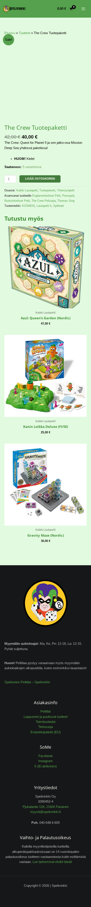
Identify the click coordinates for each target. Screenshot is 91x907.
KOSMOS (28, 205)
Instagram (45, 761)
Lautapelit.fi (44, 205)
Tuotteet (24, 33)
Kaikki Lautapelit (27, 190)
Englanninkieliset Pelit (46, 195)
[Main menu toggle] (83, 8)
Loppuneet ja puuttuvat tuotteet (46, 717)
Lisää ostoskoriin (40, 178)
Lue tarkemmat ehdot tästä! (52, 862)
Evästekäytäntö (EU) (45, 732)
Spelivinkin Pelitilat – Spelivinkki (27, 682)
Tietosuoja (45, 727)
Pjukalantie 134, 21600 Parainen (46, 807)
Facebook (45, 756)
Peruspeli (68, 195)
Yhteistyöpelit (65, 190)
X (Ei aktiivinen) (45, 766)
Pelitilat (45, 711)
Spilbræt (58, 205)
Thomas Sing (65, 200)
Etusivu (9, 33)
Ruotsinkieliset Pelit (17, 200)
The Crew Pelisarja (44, 200)
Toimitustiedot (45, 722)
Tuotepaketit (47, 190)
